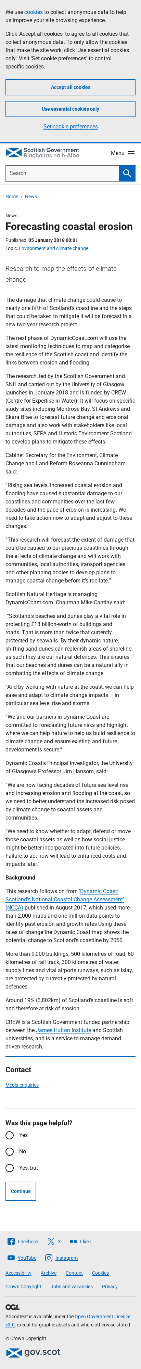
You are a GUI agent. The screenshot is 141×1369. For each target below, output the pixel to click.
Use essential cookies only (70, 109)
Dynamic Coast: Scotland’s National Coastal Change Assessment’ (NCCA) (64, 899)
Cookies (100, 1273)
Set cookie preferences (70, 126)
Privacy (110, 1286)
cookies (33, 12)
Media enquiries (22, 1085)
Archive (48, 1273)
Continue (21, 1191)
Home (11, 196)
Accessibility (18, 1273)
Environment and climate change (53, 248)
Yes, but (28, 1168)
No (22, 1151)
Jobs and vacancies (72, 1286)
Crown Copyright (23, 1286)
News (31, 196)
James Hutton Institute (63, 1030)
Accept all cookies (70, 87)
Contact (74, 1273)
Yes (23, 1135)
